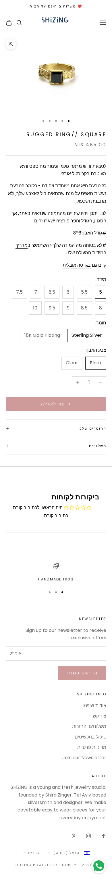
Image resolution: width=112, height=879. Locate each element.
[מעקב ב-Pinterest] (73, 836)
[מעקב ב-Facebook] (103, 836)
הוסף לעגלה (56, 404)
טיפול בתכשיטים (90, 737)
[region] (56, 572)
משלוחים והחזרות (89, 726)
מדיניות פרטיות (91, 747)
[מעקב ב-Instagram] (88, 836)
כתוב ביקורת (56, 515)
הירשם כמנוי (82, 673)
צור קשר (98, 716)
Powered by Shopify (55, 865)
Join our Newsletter (84, 757)
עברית (34, 853)
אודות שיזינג (94, 705)
